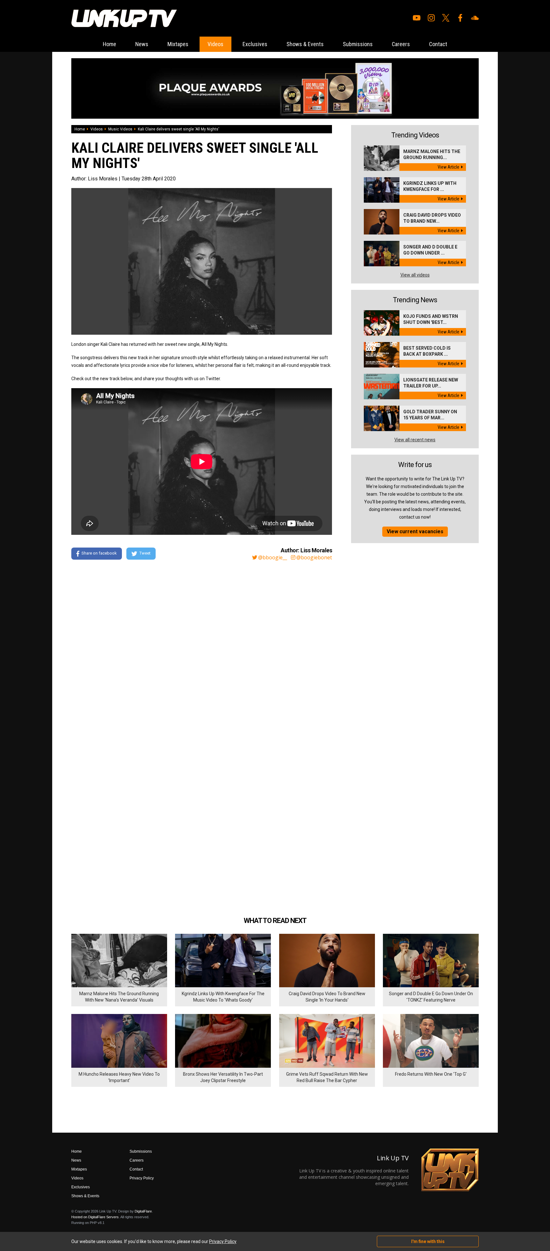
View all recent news (414, 439)
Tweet (145, 553)
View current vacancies (415, 531)
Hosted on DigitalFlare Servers (95, 1217)
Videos (215, 44)
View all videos (415, 275)
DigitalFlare (143, 1211)
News (141, 44)
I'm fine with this (428, 1241)
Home (109, 44)
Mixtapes (177, 44)
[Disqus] (201, 651)
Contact (438, 44)
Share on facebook (99, 553)
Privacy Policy (142, 1178)
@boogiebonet (314, 557)
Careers (401, 44)
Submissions (358, 44)
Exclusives (255, 44)
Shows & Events (305, 44)
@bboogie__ (272, 557)
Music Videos (120, 129)
